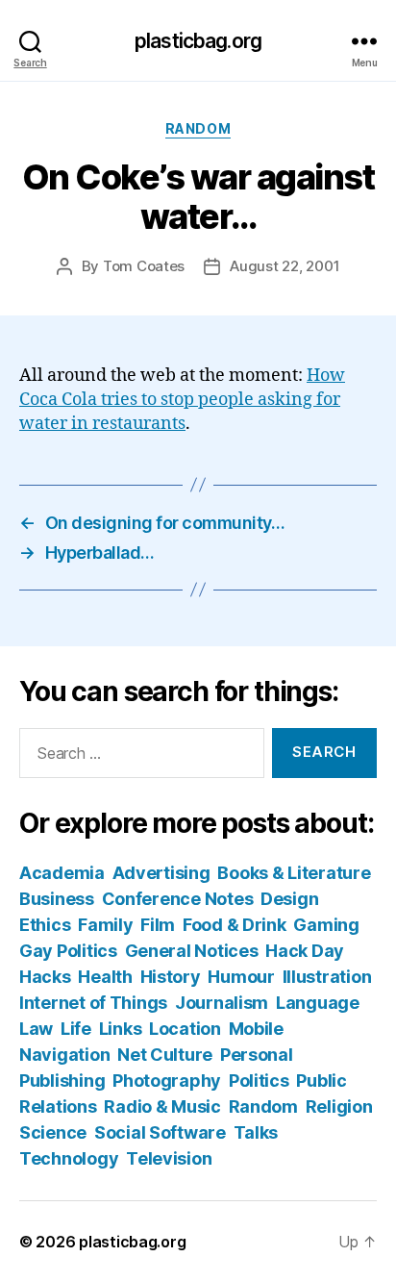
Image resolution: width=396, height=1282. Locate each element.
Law (36, 1028)
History (170, 977)
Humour (241, 977)
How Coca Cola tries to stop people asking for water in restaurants (182, 399)
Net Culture (164, 1054)
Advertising (161, 873)
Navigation (64, 1054)
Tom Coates (144, 266)
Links (120, 1028)
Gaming (326, 925)
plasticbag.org (198, 41)
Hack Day (304, 951)
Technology (68, 1158)
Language (317, 1003)
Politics (259, 1080)
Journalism (221, 1003)
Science (53, 1132)
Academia (62, 873)
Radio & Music (162, 1106)
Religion (339, 1106)
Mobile (256, 1028)
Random (198, 128)
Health (105, 977)
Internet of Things (93, 1003)
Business (56, 899)
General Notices (192, 951)
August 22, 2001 (284, 266)
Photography (166, 1080)
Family (105, 925)
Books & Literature (293, 873)
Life (76, 1028)
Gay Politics (68, 951)
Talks (256, 1132)
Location (185, 1028)
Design (289, 899)
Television (168, 1158)
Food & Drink (234, 925)
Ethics (44, 925)
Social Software (160, 1132)
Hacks (45, 977)
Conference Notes (178, 899)
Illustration (327, 977)
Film (157, 925)
